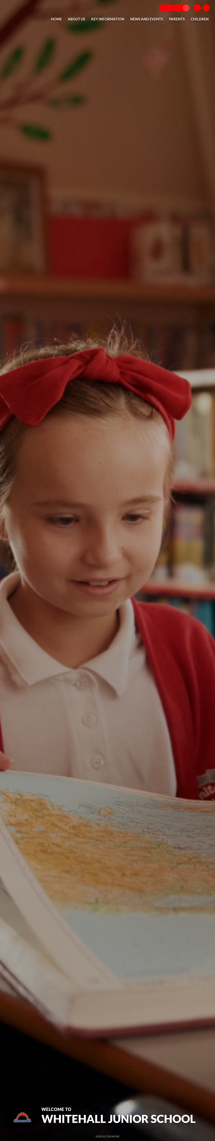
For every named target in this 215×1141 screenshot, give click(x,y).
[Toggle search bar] (206, 7)
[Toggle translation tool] (197, 7)
